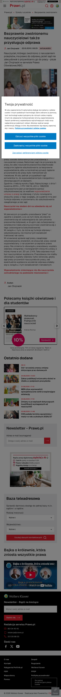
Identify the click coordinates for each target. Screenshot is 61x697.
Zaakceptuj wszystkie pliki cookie (31, 145)
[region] (31, 127)
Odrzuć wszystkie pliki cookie (30, 136)
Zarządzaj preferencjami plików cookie (30, 152)
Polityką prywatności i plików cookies (30, 128)
